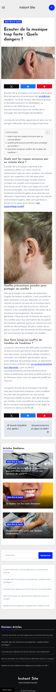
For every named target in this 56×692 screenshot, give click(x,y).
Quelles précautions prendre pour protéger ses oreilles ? (27, 144)
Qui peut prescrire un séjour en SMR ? (40, 427)
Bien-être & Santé (13, 21)
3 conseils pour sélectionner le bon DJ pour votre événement (27, 589)
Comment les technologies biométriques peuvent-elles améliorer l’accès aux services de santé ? (27, 471)
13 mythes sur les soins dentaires (23, 504)
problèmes (44, 96)
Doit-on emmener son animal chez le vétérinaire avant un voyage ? (28, 658)
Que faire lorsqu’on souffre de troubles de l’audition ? (26, 151)
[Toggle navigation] (3, 7)
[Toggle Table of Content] (46, 132)
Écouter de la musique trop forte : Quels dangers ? (26, 34)
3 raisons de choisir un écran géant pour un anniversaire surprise (27, 635)
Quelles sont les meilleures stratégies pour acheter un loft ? (26, 605)
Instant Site (28, 679)
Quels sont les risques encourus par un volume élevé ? (25, 138)
